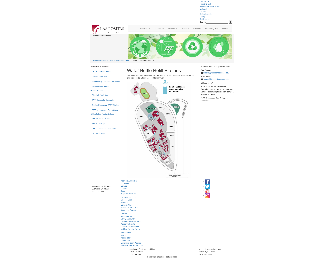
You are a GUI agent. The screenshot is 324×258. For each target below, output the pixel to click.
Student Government (129, 207)
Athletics (225, 28)
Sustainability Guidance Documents (106, 81)
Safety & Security (128, 218)
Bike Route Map (98, 123)
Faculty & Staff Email (129, 197)
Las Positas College (100, 60)
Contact (124, 188)
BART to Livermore (105, 110)
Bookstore (125, 183)
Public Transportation (99, 90)
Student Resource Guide (209, 6)
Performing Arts (211, 28)
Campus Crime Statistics (130, 221)
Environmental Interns (100, 86)
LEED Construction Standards (104, 128)
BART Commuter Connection (103, 100)
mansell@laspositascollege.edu (216, 79)
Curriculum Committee (130, 226)
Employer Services (128, 193)
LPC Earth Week (98, 133)
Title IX (123, 235)
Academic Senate (128, 224)
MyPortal (203, 9)
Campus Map (126, 205)
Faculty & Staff (205, 4)
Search (203, 22)
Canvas (203, 11)
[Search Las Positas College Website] (230, 22)
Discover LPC (145, 28)
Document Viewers (128, 210)
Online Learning (206, 14)
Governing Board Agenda (131, 243)
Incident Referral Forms (130, 229)
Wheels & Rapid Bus (100, 95)
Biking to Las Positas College (102, 114)
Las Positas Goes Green (120, 60)
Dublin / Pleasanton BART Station (105, 105)
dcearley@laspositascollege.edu (216, 72)
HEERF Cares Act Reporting (132, 245)
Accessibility (125, 237)
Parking (124, 213)
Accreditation (126, 232)
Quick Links (204, 19)
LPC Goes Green (101, 71)
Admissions (159, 28)
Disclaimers (125, 240)
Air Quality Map (127, 216)
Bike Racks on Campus (101, 118)
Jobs (123, 191)
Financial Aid (173, 28)
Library (202, 16)
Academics (197, 28)
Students (185, 28)
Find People (204, 1)
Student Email (126, 199)
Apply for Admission (129, 180)
